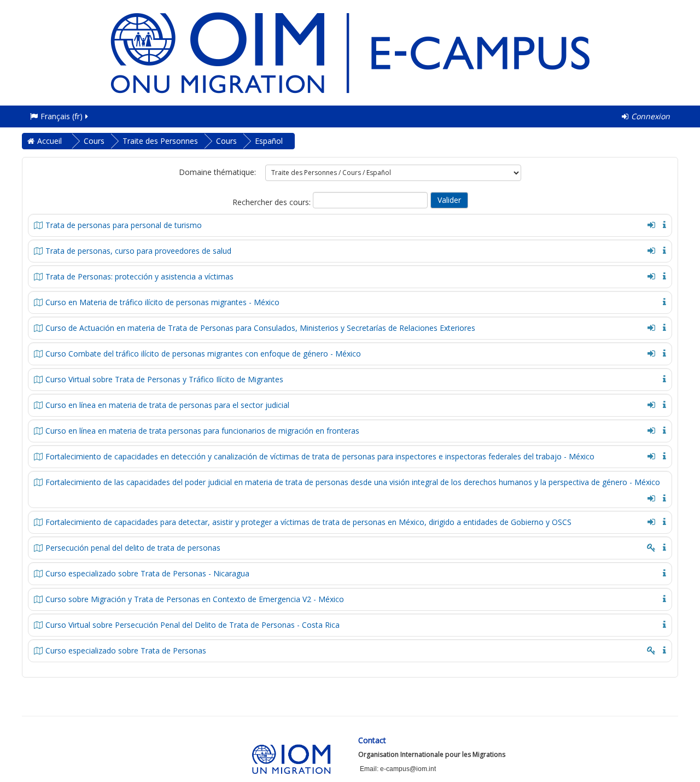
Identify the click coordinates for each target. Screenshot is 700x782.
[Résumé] (662, 224)
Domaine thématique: (217, 172)
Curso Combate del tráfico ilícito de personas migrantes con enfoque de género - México (203, 353)
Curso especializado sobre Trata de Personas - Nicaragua (147, 573)
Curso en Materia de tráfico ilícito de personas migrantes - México (162, 302)
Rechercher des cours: (272, 202)
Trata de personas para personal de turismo (123, 225)
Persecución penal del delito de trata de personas (132, 547)
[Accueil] (350, 51)
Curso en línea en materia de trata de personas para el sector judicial (167, 405)
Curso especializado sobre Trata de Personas (125, 650)
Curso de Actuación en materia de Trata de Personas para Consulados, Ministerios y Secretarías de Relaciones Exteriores (260, 328)
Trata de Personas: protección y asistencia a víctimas (139, 276)
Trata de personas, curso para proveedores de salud (138, 251)
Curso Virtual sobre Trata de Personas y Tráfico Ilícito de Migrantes (164, 379)
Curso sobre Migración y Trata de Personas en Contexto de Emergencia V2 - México (194, 599)
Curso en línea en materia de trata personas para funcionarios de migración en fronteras (202, 430)
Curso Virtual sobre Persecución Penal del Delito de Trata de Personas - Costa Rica (192, 625)
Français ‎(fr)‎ (61, 116)
